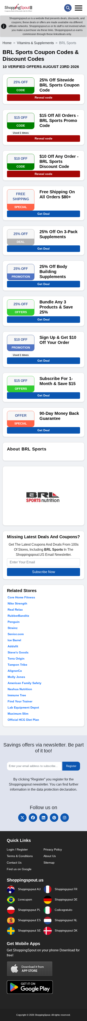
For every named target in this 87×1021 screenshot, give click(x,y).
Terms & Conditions (20, 856)
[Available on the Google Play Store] (30, 987)
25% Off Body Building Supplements (53, 271)
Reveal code (43, 97)
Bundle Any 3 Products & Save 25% (56, 307)
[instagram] (64, 817)
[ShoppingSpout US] (18, 8)
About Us (50, 856)
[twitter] (22, 817)
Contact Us (14, 862)
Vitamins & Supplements (35, 43)
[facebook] (33, 817)
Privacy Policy (53, 849)
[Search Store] (68, 8)
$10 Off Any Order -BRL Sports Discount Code (59, 161)
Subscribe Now (43, 572)
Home (7, 43)
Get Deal (43, 213)
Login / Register (17, 849)
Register (71, 766)
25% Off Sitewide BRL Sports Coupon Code (59, 85)
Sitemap (49, 862)
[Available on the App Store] (30, 969)
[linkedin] (43, 817)
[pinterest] (54, 817)
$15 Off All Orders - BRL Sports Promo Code (59, 120)
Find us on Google (19, 869)
